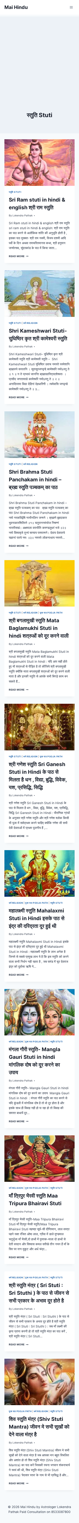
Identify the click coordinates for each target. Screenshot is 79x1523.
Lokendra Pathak (22, 215)
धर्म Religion (30, 323)
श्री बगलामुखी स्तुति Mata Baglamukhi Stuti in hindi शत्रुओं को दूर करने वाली (39, 628)
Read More (18, 256)
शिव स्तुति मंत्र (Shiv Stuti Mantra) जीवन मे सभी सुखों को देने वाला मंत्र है (39, 1426)
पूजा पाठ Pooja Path (51, 612)
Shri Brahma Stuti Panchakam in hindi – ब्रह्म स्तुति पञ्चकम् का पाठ (35, 479)
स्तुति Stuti (15, 192)
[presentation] (39, 162)
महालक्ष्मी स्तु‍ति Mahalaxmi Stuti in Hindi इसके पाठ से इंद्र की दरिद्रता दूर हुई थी (36, 918)
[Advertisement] (39, 55)
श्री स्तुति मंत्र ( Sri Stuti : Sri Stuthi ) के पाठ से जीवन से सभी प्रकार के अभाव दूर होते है (39, 1293)
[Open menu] (71, 7)
